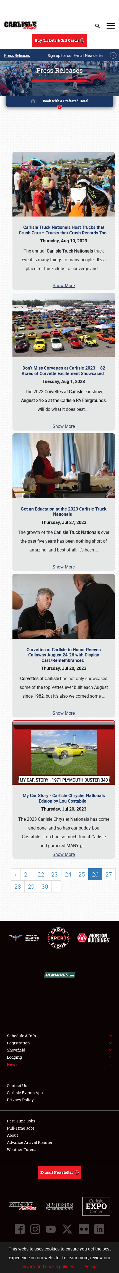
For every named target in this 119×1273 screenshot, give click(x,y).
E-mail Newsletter (56, 1172)
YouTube (51, 1229)
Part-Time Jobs (21, 1121)
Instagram (35, 1229)
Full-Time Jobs (21, 1128)
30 (45, 886)
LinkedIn (99, 1229)
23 (54, 874)
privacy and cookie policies (47, 1266)
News (12, 1064)
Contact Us (17, 1085)
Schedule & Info (21, 1035)
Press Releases (17, 55)
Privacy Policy (20, 1099)
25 (81, 874)
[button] (59, 102)
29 (31, 886)
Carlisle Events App (25, 1092)
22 (41, 874)
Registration (18, 1042)
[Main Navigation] (111, 25)
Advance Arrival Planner (30, 1142)
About (12, 1135)
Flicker (84, 1229)
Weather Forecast (23, 1149)
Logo (21, 25)
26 (95, 874)
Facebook (20, 1229)
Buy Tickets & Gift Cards (57, 40)
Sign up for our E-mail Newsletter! (76, 55)
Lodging (14, 1057)
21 (27, 874)
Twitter (67, 1229)
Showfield (16, 1050)
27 (108, 874)
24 (68, 874)
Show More (64, 285)
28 (17, 886)
